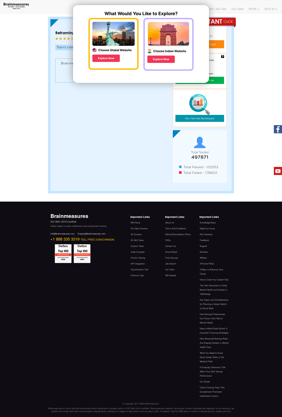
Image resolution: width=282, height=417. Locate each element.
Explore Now (106, 58)
